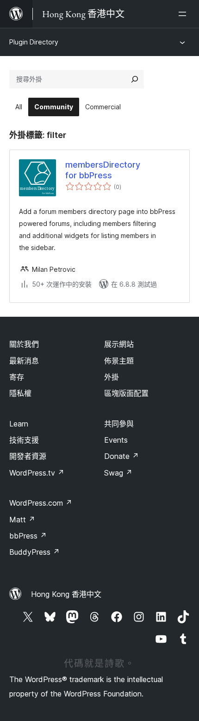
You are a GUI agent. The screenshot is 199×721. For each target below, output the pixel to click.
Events (116, 440)
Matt (22, 519)
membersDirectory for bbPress (102, 170)
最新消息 (24, 360)
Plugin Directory (33, 42)
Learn (18, 423)
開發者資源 (27, 456)
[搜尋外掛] (134, 79)
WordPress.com (40, 503)
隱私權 (20, 393)
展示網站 (119, 344)
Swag (118, 472)
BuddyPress (34, 552)
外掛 (111, 377)
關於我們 (24, 344)
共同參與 (119, 423)
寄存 (16, 377)
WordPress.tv (36, 472)
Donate (121, 456)
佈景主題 (119, 360)
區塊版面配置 (126, 393)
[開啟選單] (184, 14)
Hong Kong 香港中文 (66, 594)
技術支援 (24, 440)
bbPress (28, 535)
